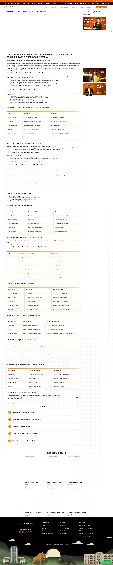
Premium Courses (64, 7)
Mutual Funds (42, 11)
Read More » (27, 484)
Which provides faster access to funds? (25, 441)
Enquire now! (86, 14)
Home (47, 7)
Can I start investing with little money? (24, 433)
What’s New (74, 7)
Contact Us (89, 7)
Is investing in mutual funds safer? (23, 412)
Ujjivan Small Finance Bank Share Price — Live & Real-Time (27, 403)
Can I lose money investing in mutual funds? (26, 419)
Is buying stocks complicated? (22, 426)
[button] (43, 412)
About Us (54, 7)
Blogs (82, 7)
